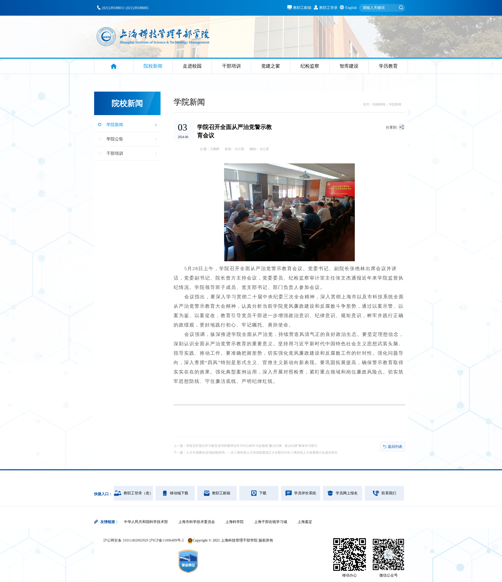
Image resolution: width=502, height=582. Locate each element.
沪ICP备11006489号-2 (166, 540)
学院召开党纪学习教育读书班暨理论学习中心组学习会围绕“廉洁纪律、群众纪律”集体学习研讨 (251, 446)
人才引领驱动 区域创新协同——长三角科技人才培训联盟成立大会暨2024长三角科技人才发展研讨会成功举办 (262, 452)
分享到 (391, 127)
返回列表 (395, 447)
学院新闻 (395, 104)
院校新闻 (379, 104)
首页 (366, 104)
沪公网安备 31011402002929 (126, 540)
